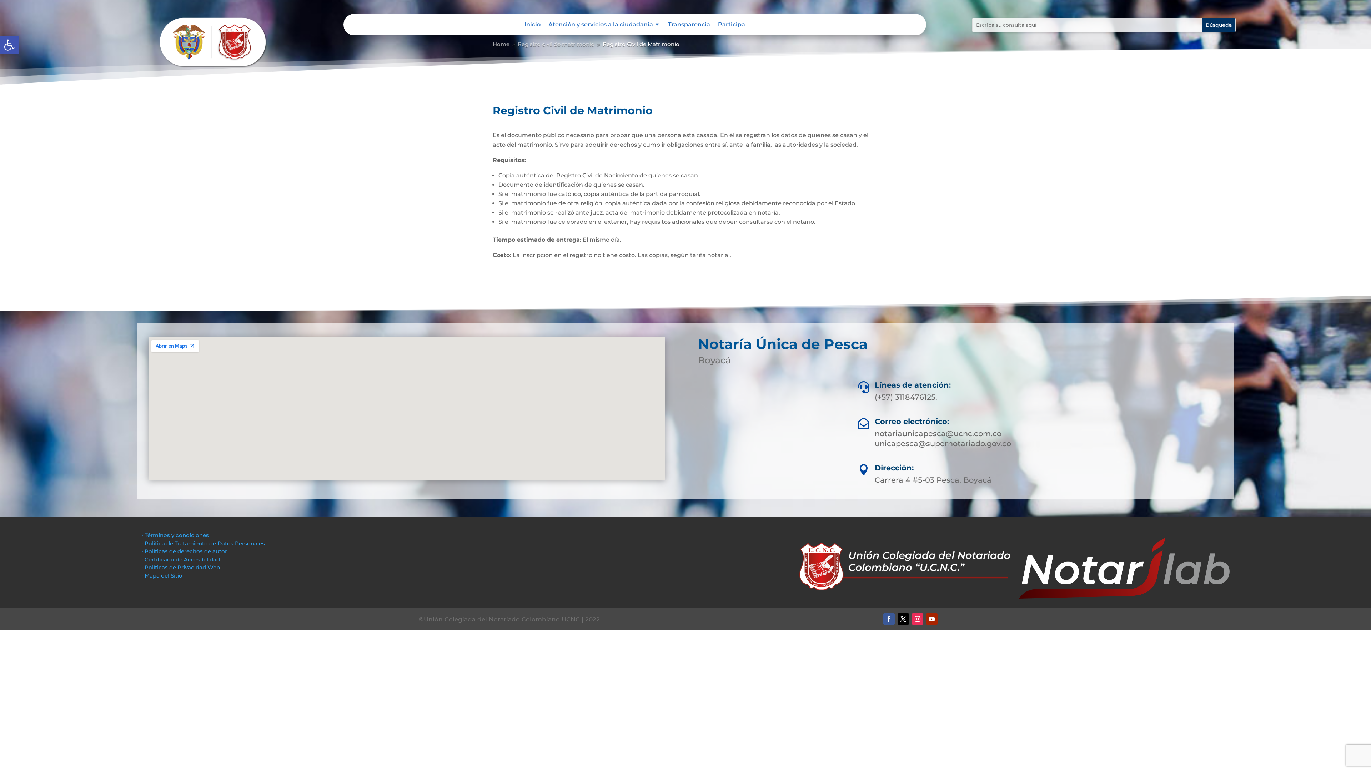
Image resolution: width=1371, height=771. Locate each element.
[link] (9, 45)
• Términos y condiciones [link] (175, 535)
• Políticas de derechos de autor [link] (184, 551)
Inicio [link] (532, 25)
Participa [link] (731, 25)
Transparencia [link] (689, 25)
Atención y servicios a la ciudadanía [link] (600, 25)
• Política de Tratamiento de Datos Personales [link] (203, 543)
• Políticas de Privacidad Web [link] (180, 567)
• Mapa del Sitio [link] (162, 575)
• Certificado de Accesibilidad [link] (180, 559)
